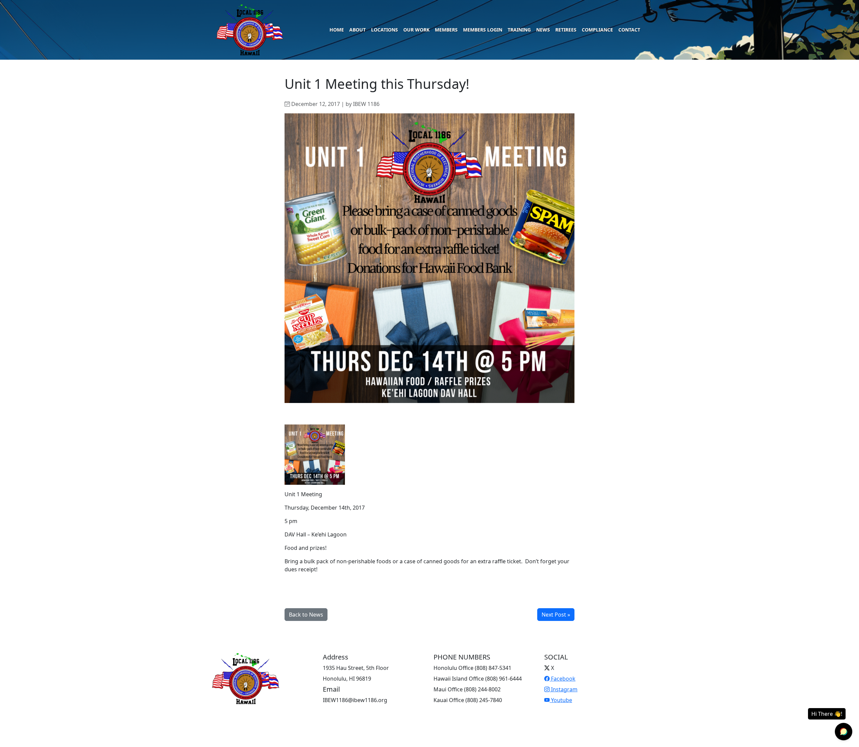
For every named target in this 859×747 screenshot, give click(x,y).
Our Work (416, 29)
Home (337, 29)
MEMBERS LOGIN (482, 29)
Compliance (597, 29)
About (357, 29)
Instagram (563, 689)
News (543, 29)
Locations (384, 29)
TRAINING (519, 29)
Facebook (562, 678)
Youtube (561, 700)
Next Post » (556, 614)
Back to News (306, 614)
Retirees (565, 29)
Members (446, 29)
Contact (629, 29)
